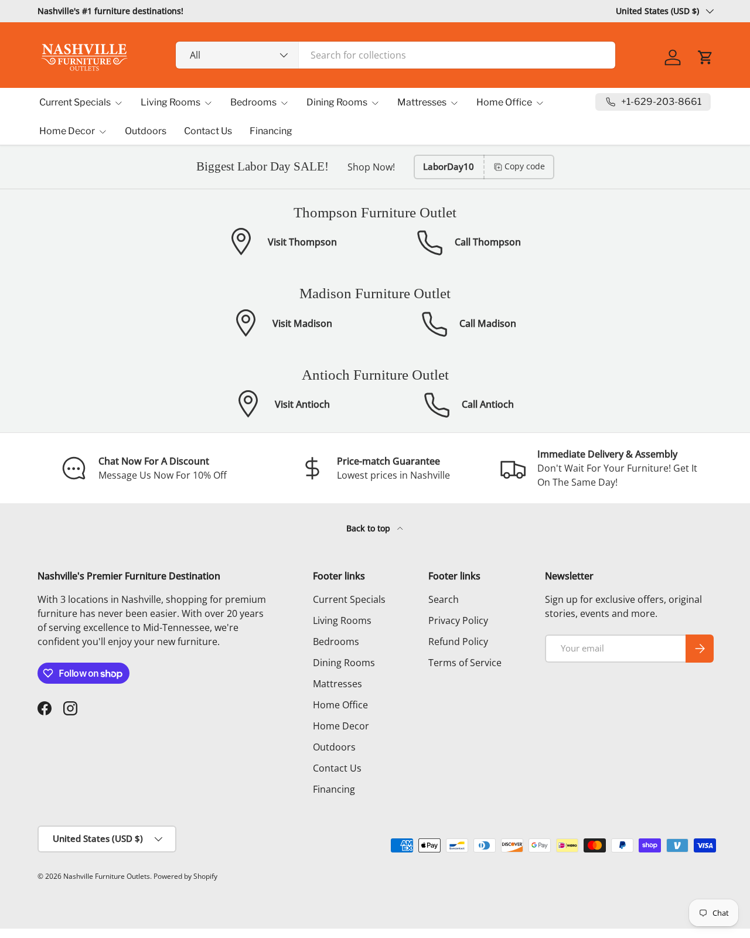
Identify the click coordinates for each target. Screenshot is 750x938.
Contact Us (208, 131)
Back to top (369, 528)
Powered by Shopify (185, 876)
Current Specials (75, 102)
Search (443, 599)
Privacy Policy (458, 620)
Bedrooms (253, 102)
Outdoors (145, 131)
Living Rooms (170, 102)
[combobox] (396, 55)
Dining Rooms (336, 102)
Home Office (504, 102)
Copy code (524, 166)
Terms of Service (465, 662)
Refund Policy (458, 641)
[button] (705, 57)
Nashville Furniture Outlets (106, 876)
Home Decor (67, 131)
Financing (271, 131)
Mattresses (421, 102)
